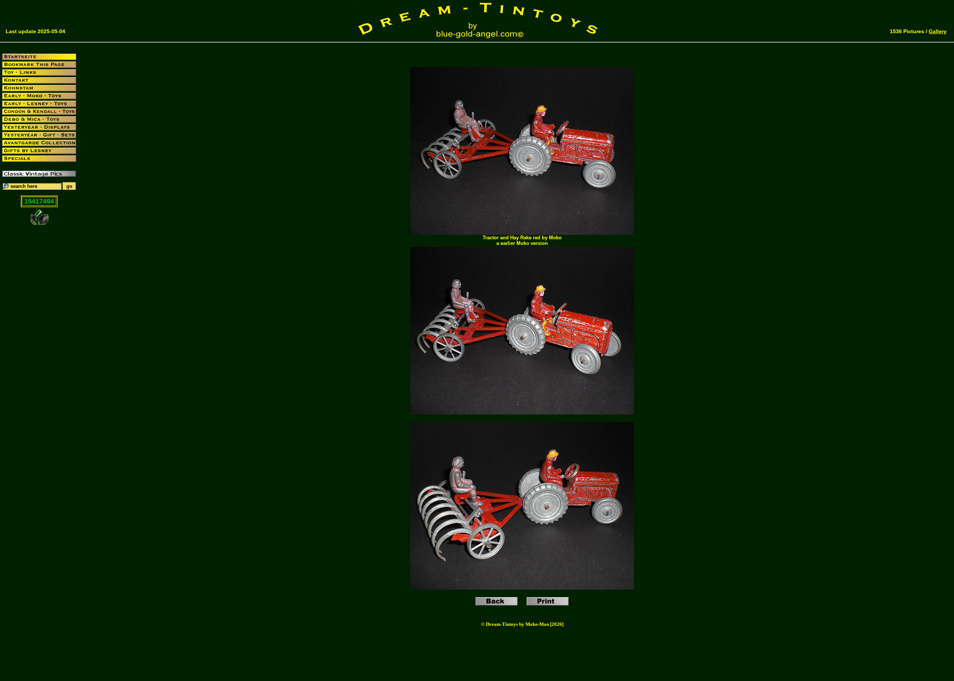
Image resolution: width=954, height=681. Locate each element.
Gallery (938, 31)
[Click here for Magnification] (522, 233)
